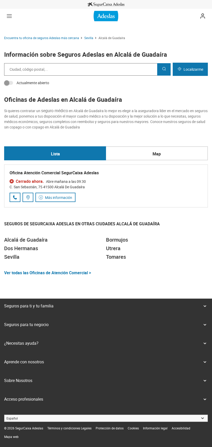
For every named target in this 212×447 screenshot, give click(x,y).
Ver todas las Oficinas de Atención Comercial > (47, 273)
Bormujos (117, 239)
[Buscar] (164, 69)
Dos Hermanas (21, 248)
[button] (9, 16)
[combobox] (80, 69)
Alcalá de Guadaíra (26, 239)
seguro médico (54, 110)
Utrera (113, 248)
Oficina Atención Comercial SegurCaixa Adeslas (54, 173)
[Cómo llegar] (27, 197)
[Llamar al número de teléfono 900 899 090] (15, 197)
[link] (106, 4)
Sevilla (11, 256)
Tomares (116, 256)
